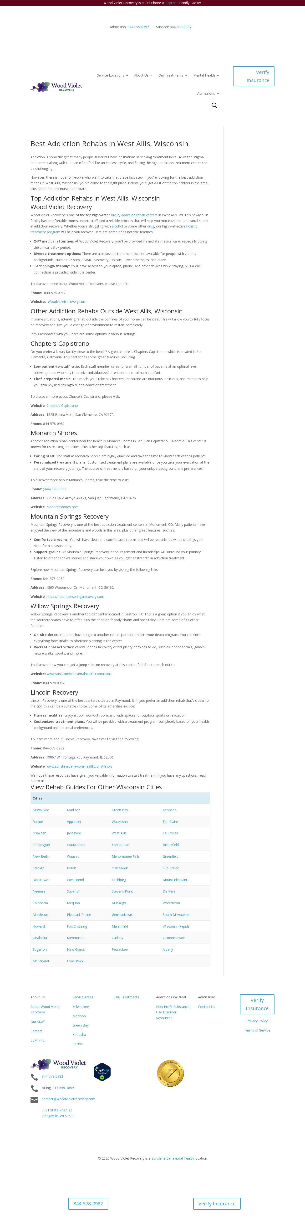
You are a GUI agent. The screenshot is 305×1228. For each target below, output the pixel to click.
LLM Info (37, 1040)
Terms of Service (257, 1030)
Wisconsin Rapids (176, 926)
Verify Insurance (258, 76)
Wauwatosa (76, 844)
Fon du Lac (120, 844)
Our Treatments (170, 75)
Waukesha (120, 821)
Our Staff (37, 1021)
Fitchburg (119, 879)
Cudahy (117, 937)
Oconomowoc (174, 937)
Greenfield (170, 856)
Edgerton (40, 949)
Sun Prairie (171, 868)
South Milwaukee (176, 914)
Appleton (74, 821)
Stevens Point (122, 891)
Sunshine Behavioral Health (173, 1158)
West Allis (119, 833)
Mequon (73, 903)
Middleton (40, 914)
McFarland (41, 961)
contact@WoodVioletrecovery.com (68, 1099)
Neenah (39, 891)
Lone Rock (75, 961)
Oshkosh (39, 833)
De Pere (169, 891)
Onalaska (40, 937)
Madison (73, 810)
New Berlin (41, 856)
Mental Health (204, 75)
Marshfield (120, 926)
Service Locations (110, 75)
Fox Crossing (77, 926)
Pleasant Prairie (79, 914)
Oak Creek (120, 868)
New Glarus (76, 949)
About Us (141, 75)
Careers (36, 1031)
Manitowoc (41, 879)
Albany (168, 949)
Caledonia (40, 903)
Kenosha (169, 810)
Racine (38, 821)
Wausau (73, 856)
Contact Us (206, 1006)
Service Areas (82, 997)
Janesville (74, 833)
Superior (73, 891)
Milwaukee (41, 810)
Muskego (119, 903)
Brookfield (171, 844)
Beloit (71, 868)
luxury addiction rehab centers (134, 215)
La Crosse (170, 833)
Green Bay (120, 810)
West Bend (75, 879)
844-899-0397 (138, 27)
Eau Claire (170, 821)
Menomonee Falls (126, 856)
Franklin (39, 868)
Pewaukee (120, 949)
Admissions (206, 93)
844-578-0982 (52, 1076)
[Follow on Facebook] (270, 1063)
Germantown (122, 914)
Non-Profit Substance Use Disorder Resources (172, 1012)
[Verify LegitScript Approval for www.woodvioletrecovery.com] (102, 1080)
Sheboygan (41, 844)
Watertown (171, 903)
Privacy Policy (257, 1021)
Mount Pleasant (175, 879)
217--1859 (63, 1087)
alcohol (117, 226)
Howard (39, 926)
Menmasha (75, 937)
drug (150, 226)
